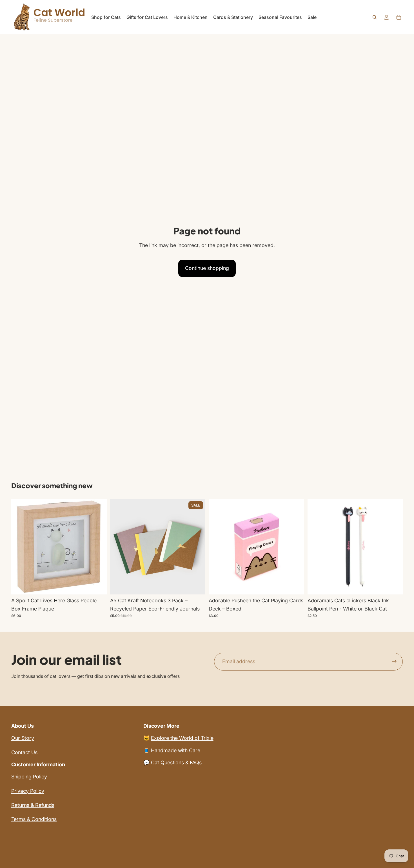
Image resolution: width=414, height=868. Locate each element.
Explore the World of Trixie (182, 738)
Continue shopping (207, 268)
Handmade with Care (175, 750)
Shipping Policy (29, 777)
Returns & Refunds (32, 805)
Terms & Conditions (34, 819)
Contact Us (24, 752)
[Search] (374, 17)
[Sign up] (394, 661)
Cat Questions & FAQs (176, 762)
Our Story (22, 738)
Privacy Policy (27, 791)
